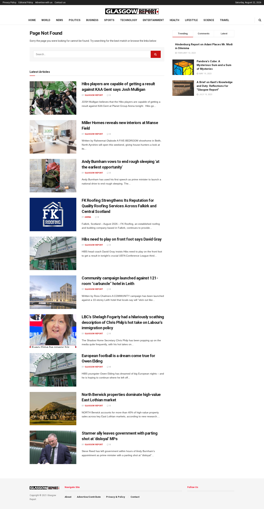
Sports (109, 20)
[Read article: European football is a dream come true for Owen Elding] (53, 370)
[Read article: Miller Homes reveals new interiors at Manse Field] (53, 137)
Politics (74, 20)
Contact (135, 497)
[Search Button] (260, 20)
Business (92, 20)
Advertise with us (43, 2)
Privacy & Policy (115, 497)
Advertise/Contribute (89, 497)
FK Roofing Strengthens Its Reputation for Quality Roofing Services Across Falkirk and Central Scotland (119, 206)
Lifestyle (191, 20)
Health (174, 20)
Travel (224, 20)
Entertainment (153, 20)
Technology (128, 20)
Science (208, 20)
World (45, 20)
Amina (88, 217)
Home (32, 20)
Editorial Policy (25, 2)
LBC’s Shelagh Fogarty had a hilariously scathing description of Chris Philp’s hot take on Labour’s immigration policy (123, 322)
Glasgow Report (94, 95)
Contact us (60, 2)
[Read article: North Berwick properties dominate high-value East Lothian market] (53, 408)
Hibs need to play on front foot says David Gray (121, 239)
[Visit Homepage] (132, 10)
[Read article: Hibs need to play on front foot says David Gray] (53, 253)
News (59, 20)
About (68, 497)
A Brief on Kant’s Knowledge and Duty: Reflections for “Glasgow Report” (215, 86)
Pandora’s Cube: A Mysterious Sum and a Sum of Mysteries (214, 65)
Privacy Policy (9, 2)
